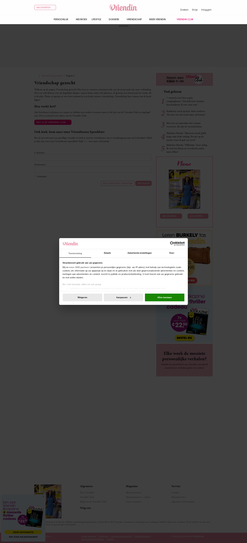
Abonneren (43, 7)
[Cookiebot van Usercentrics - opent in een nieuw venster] (172, 243)
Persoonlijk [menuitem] (61, 19)
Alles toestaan (164, 297)
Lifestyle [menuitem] (96, 19)
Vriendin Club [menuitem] (185, 19)
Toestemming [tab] (75, 253)
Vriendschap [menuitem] (134, 19)
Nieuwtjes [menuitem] (81, 19)
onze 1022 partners (79, 267)
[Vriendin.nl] (123, 7)
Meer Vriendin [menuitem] (157, 19)
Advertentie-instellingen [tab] (140, 253)
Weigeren (82, 297)
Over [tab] (171, 253)
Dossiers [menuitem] (114, 19)
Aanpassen (122, 297)
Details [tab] (107, 253)
